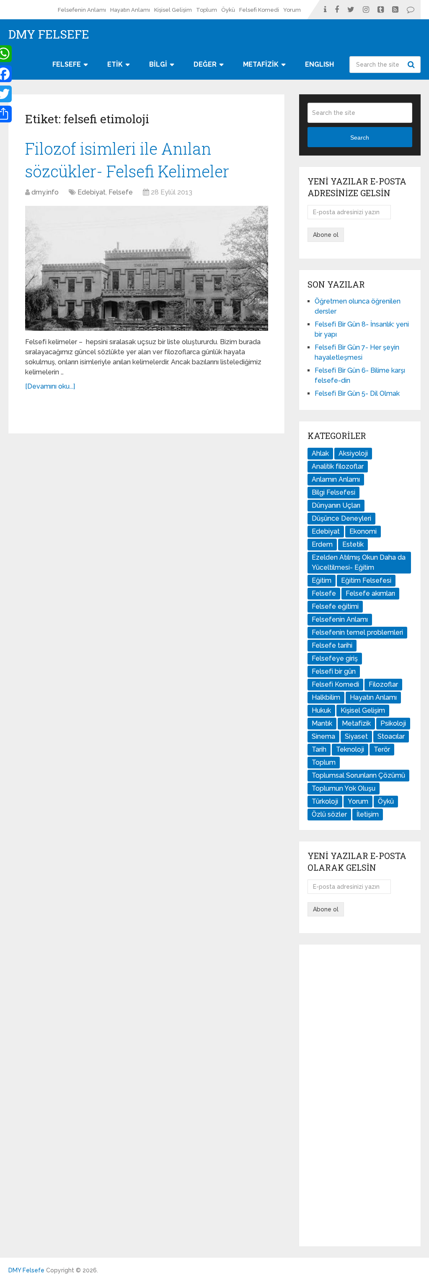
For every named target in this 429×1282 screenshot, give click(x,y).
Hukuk (321, 710)
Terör (382, 749)
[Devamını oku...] (50, 386)
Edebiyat (92, 192)
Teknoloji (350, 749)
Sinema (323, 736)
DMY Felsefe (48, 34)
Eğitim (321, 580)
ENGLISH (319, 64)
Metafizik (356, 723)
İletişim (368, 814)
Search (412, 64)
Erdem (322, 544)
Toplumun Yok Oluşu (343, 788)
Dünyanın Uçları (336, 505)
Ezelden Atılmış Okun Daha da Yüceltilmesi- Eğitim (359, 562)
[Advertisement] (360, 1095)
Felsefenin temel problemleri (357, 632)
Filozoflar (383, 684)
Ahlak (320, 453)
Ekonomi (363, 531)
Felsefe (121, 192)
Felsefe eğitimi (335, 606)
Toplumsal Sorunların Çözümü (358, 775)
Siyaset (356, 736)
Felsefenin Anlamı (82, 10)
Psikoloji (393, 723)
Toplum (206, 10)
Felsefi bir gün (334, 671)
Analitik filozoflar (338, 466)
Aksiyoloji (353, 453)
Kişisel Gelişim (173, 10)
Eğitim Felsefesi (366, 580)
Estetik (353, 544)
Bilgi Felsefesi (333, 492)
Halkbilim (326, 697)
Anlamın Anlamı (336, 479)
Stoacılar (391, 736)
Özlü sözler (329, 814)
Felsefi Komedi (259, 10)
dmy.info (45, 192)
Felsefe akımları (370, 593)
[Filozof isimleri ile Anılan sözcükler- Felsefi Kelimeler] (146, 268)
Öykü (228, 10)
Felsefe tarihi (332, 645)
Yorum (292, 10)
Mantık (322, 723)
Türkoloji (325, 801)
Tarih (319, 749)
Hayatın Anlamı (130, 10)
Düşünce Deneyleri (341, 518)
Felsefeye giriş (335, 658)
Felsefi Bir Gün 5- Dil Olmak (357, 393)
